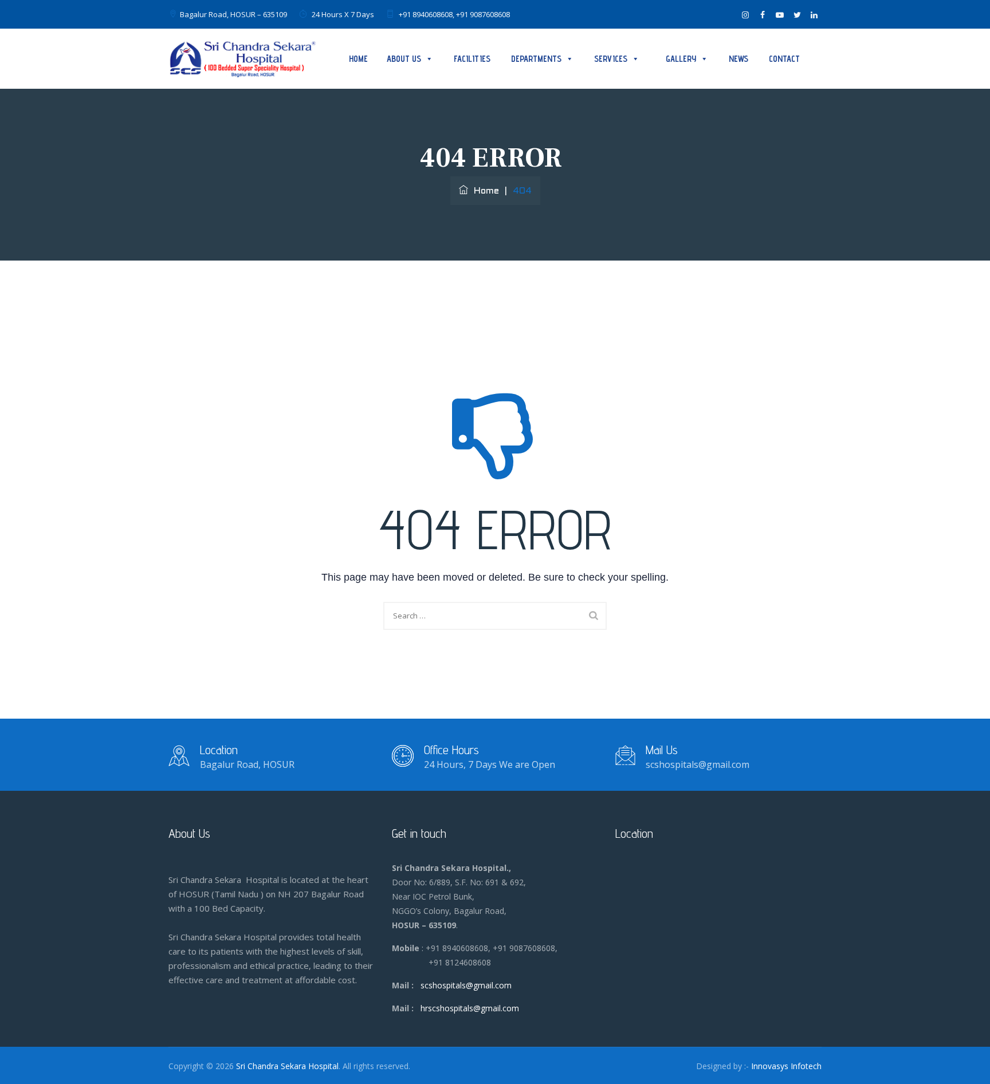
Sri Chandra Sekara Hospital (287, 1066)
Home (358, 59)
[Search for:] (495, 616)
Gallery (681, 59)
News (738, 59)
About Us (404, 59)
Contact (784, 59)
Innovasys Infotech (786, 1066)
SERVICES (610, 59)
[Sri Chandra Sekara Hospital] (242, 59)
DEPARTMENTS (536, 59)
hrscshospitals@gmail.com (470, 1008)
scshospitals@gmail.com (466, 985)
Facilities (472, 59)
